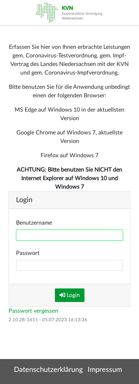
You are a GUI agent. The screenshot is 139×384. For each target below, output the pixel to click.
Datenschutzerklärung (48, 369)
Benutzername (34, 223)
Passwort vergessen (33, 311)
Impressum (105, 369)
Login (72, 295)
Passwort (28, 253)
